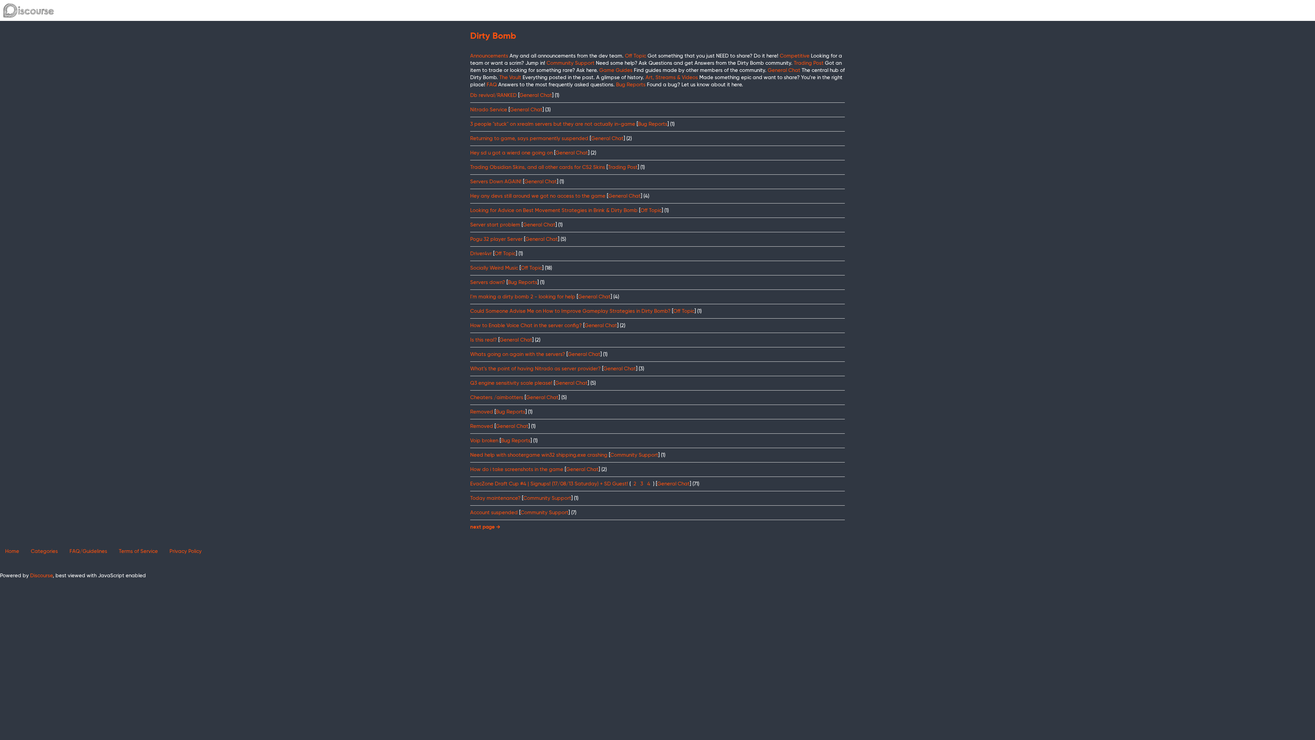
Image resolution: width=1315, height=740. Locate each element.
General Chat (535, 95)
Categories (44, 551)
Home (12, 551)
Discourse (41, 575)
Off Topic (651, 210)
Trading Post (623, 167)
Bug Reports (652, 124)
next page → (485, 527)
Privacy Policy (186, 551)
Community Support (634, 455)
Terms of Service (138, 551)
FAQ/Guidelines (88, 551)
